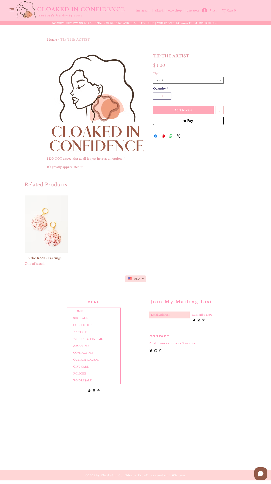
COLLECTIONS (83, 325)
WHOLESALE (82, 380)
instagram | (145, 10)
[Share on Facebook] (155, 136)
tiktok (160, 10)
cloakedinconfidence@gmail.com (176, 343)
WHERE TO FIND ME (88, 339)
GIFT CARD (81, 366)
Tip (156, 73)
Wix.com (178, 475)
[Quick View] (46, 224)
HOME (78, 311)
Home (52, 39)
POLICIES (79, 373)
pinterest (192, 10)
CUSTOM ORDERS (86, 359)
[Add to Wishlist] (219, 110)
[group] (135, 230)
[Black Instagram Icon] (94, 390)
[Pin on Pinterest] (163, 136)
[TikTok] (89, 390)
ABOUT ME (81, 346)
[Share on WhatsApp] (170, 136)
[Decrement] (156, 95)
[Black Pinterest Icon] (98, 390)
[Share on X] (178, 136)
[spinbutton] (162, 95)
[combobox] (188, 80)
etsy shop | (177, 10)
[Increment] (168, 95)
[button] (12, 9)
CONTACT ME (83, 352)
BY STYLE (80, 332)
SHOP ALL (80, 318)
